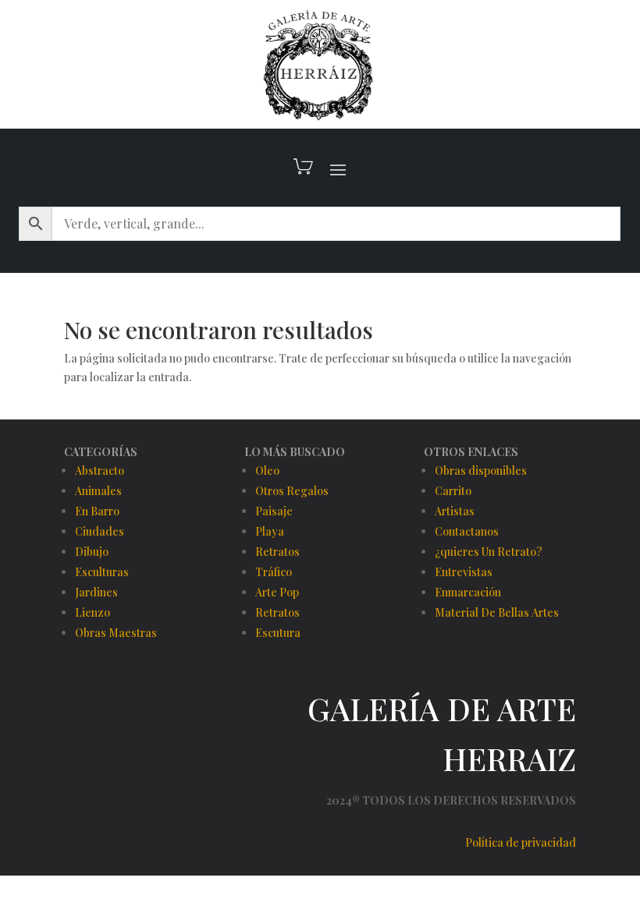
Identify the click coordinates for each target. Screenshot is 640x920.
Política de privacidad (520, 842)
